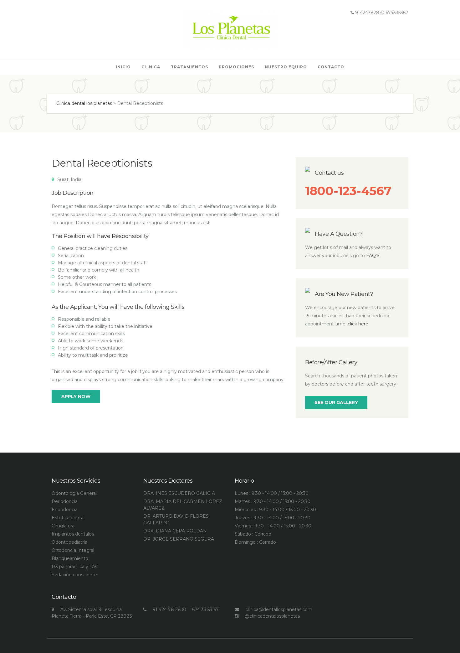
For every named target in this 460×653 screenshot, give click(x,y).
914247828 (366, 12)
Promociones (236, 67)
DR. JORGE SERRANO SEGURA (178, 539)
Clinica (150, 67)
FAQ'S (373, 255)
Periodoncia (65, 501)
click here (358, 324)
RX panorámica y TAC (75, 566)
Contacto (331, 67)
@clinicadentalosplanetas (272, 616)
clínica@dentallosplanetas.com (278, 609)
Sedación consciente (74, 575)
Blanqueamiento (70, 558)
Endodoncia (65, 509)
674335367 (396, 12)
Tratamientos (189, 67)
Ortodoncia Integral (73, 550)
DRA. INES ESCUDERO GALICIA (179, 493)
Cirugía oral (63, 526)
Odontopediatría (69, 542)
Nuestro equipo (286, 67)
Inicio (123, 67)
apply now (75, 396)
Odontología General (74, 493)
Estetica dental (68, 518)
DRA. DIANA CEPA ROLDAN (175, 531)
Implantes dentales (73, 534)
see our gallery (336, 402)
